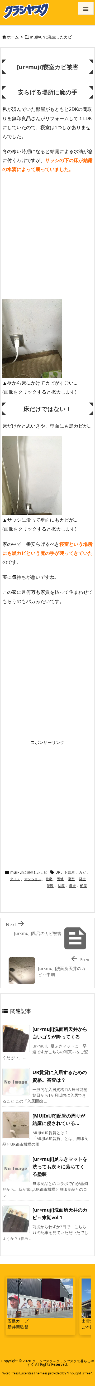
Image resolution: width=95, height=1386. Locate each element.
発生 (82, 878)
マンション (32, 878)
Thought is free (79, 1373)
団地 (60, 878)
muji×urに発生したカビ (51, 37)
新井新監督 (17, 1327)
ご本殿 (88, 1327)
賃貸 (72, 885)
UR (57, 872)
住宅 (49, 878)
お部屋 (69, 872)
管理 (50, 885)
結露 (61, 885)
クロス (15, 878)
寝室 (71, 878)
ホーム (13, 37)
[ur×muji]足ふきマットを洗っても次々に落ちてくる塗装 (59, 1166)
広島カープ (17, 1321)
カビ (82, 872)
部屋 (83, 885)
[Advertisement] (47, 232)
